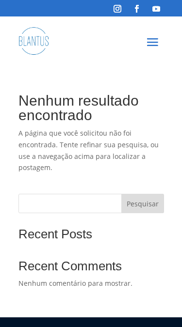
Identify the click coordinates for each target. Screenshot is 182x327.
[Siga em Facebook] (137, 8)
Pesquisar (143, 203)
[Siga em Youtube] (156, 8)
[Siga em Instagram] (117, 8)
